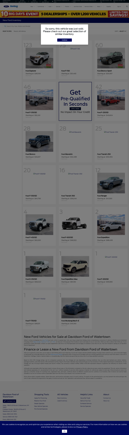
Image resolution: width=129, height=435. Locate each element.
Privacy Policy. (82, 427)
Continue (64, 40)
